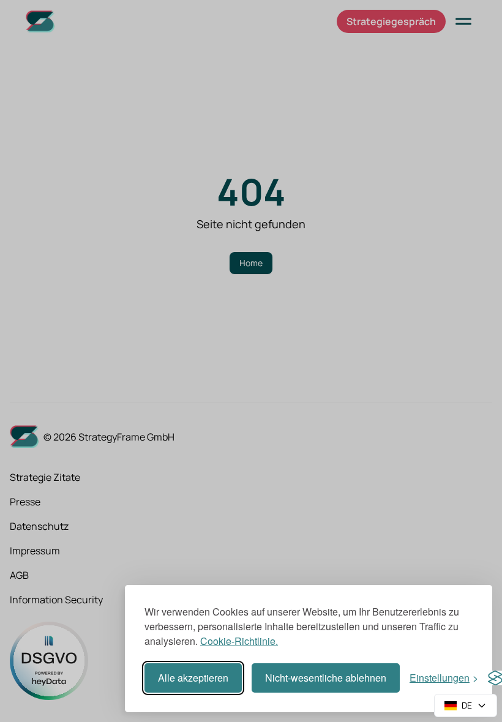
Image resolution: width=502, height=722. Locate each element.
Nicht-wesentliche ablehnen (325, 678)
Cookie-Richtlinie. (239, 641)
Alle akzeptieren (193, 678)
